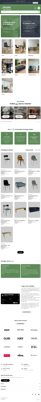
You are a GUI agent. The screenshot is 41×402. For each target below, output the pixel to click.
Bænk (15, 219)
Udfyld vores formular (26, 365)
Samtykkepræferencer (4, 398)
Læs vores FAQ (5, 365)
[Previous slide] (35, 121)
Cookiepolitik (3, 399)
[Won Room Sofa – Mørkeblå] (34, 210)
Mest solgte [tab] (37, 150)
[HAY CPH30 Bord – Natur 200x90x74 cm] (7, 234)
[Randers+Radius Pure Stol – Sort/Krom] (7, 160)
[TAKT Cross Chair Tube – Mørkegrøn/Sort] (7, 210)
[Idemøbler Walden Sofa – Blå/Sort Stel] (20, 185)
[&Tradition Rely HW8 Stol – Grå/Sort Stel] (34, 185)
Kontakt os (4, 370)
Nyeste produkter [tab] (29, 150)
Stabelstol (3, 169)
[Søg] (38, 11)
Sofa (15, 194)
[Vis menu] (1, 8)
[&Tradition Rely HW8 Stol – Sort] (7, 185)
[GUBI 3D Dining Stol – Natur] (20, 160)
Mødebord (3, 244)
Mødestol (16, 169)
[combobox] (20, 12)
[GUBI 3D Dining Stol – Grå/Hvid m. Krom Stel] (34, 160)
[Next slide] (39, 121)
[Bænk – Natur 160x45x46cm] (20, 210)
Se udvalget (35, 2)
